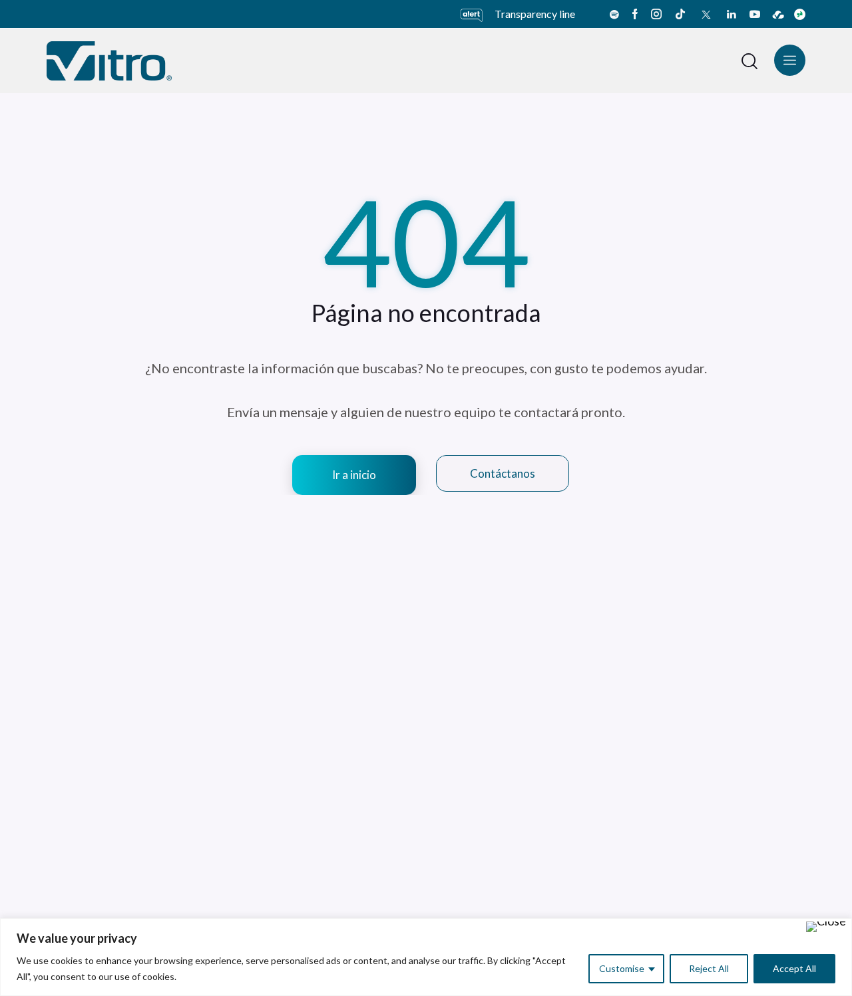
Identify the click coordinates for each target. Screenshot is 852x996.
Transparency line (535, 13)
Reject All (709, 968)
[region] (426, 957)
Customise (621, 968)
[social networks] (614, 14)
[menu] (789, 60)
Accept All (794, 968)
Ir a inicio (354, 475)
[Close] (826, 926)
